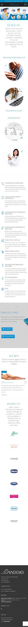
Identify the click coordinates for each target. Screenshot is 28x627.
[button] (2, 382)
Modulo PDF (8, 329)
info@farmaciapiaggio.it (10, 591)
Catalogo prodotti (9, 336)
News (4, 372)
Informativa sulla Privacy (7, 617)
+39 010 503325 (7, 589)
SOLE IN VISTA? (7, 382)
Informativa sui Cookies (6, 619)
